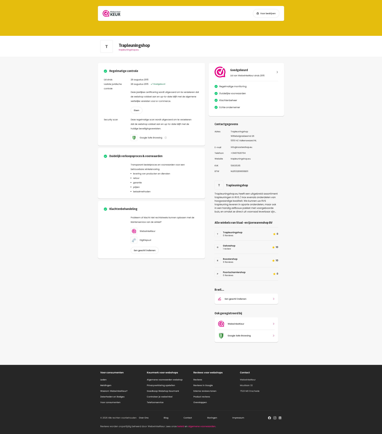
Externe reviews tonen (204, 391)
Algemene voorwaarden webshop (164, 379)
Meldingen (105, 385)
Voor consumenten (110, 402)
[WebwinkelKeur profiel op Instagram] (274, 417)
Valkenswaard (246, 140)
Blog (166, 417)
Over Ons (143, 417)
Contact (188, 417)
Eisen (136, 110)
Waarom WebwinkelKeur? (114, 391)
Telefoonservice (155, 402)
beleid (180, 426)
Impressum (238, 417)
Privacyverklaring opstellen (161, 385)
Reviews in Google (203, 385)
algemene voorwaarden (201, 426)
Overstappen (200, 402)
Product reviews (201, 396)
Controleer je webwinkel (159, 396)
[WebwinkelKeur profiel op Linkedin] (280, 417)
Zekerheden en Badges (112, 396)
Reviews (197, 379)
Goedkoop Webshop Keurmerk (163, 391)
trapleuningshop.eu (129, 49)
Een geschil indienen (144, 250)
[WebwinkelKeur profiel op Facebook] (269, 417)
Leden (103, 379)
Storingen (212, 417)
